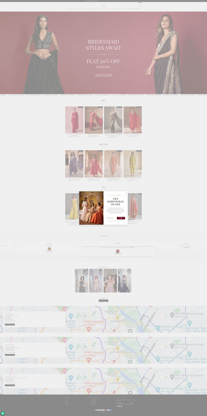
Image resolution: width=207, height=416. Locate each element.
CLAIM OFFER (120, 218)
